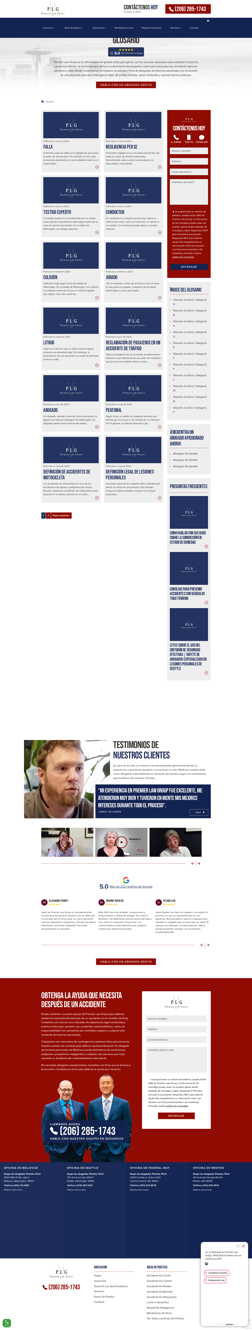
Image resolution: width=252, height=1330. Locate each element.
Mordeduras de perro (159, 1313)
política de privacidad (183, 257)
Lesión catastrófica (158, 1302)
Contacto (194, 27)
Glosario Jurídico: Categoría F (190, 356)
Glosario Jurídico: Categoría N (190, 399)
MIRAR (198, 812)
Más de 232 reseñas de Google (131, 886)
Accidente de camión (159, 1281)
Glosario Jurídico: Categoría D (190, 334)
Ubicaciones (98, 27)
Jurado (111, 277)
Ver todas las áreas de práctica (165, 1318)
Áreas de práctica (72, 27)
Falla (48, 147)
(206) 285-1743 (190, 9)
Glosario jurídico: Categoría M (190, 388)
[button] (193, 863)
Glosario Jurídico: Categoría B (190, 312)
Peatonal (114, 410)
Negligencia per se (121, 147)
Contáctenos (141, 7)
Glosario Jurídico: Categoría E (190, 345)
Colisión (50, 277)
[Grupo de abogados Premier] (52, 9)
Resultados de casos (124, 27)
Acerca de (47, 27)
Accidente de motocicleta (161, 1297)
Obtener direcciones (13, 1189)
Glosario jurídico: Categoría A (190, 302)
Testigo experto (57, 212)
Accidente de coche (159, 1275)
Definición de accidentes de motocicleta (66, 475)
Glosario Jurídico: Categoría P (190, 410)
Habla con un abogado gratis (126, 85)
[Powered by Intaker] (230, 1324)
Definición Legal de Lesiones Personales (130, 475)
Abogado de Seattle (185, 453)
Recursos (175, 27)
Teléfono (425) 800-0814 (206, 1185)
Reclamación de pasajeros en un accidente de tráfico (133, 346)
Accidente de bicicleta (160, 1292)
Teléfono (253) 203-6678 (143, 1185)
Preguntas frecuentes (151, 27)
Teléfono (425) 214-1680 (16, 1185)
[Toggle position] (238, 1246)
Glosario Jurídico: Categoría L (190, 377)
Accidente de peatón (159, 1286)
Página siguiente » (61, 515)
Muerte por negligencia (160, 1308)
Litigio (48, 343)
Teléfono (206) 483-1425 (80, 1185)
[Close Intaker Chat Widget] (243, 1246)
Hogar (42, 101)
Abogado (50, 410)
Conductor (115, 212)
